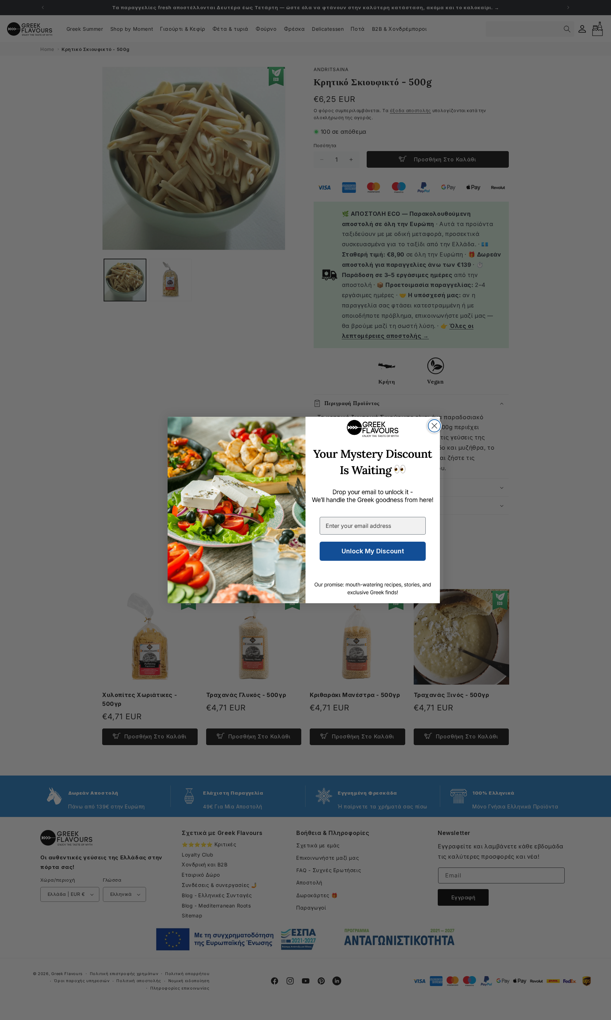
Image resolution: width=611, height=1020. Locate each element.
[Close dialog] (434, 426)
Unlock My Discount (373, 551)
